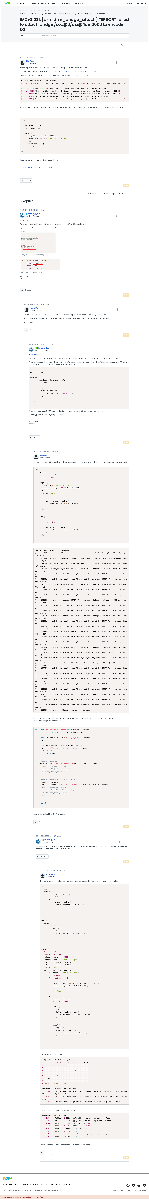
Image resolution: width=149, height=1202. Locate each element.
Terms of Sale (22, 1190)
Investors (27, 1185)
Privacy (5, 1190)
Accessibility (46, 1190)
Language (128, 3)
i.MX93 (50, 167)
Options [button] (124, 45)
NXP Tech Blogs (65, 3)
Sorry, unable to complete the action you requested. (22, 1197)
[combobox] (82, 35)
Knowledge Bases (48, 3)
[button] (116, 62)
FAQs (137, 3)
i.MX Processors (44, 10)
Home (22, 10)
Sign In (143, 3)
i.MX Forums (31, 10)
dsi (40, 167)
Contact (44, 1185)
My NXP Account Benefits (60, 1185)
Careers (17, 1185)
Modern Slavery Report (34, 1190)
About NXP (7, 1185)
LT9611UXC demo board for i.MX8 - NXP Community (76, 71)
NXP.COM (77, 3)
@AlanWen (25, 220)
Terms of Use (13, 1190)
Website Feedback (56, 1190)
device (29, 167)
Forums (35, 3)
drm (35, 167)
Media (35, 1185)
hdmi (44, 167)
